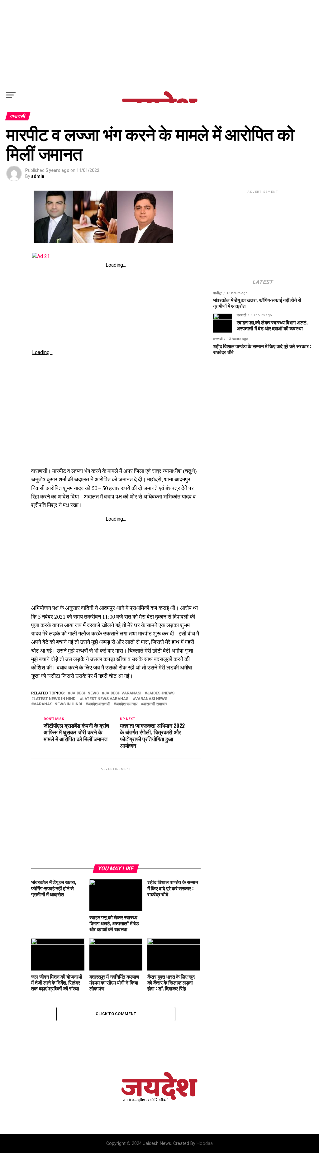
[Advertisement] (159, 43)
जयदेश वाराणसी (99, 704)
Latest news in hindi (55, 699)
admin (37, 176)
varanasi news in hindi (58, 704)
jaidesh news (84, 693)
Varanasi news (151, 699)
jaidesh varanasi (122, 693)
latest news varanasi (106, 699)
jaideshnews (160, 693)
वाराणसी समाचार (155, 704)
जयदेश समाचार (127, 704)
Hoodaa (205, 1143)
